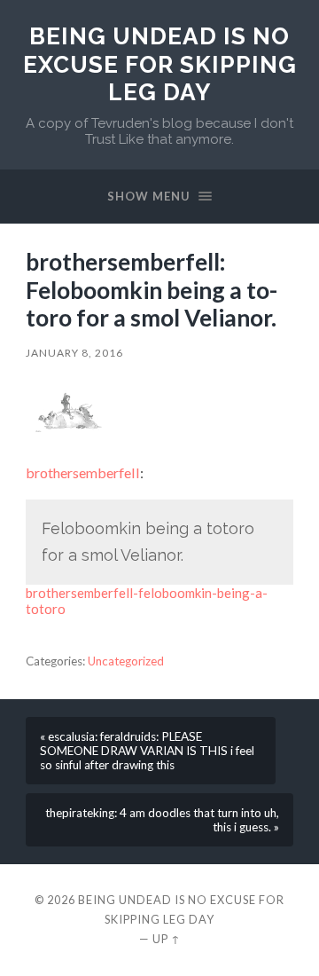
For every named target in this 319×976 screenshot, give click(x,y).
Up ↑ (166, 939)
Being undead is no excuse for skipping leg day (160, 64)
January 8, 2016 (74, 352)
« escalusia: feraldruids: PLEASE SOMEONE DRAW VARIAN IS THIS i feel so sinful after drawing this (147, 750)
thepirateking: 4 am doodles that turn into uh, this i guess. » (162, 820)
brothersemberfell (83, 472)
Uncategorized (126, 661)
